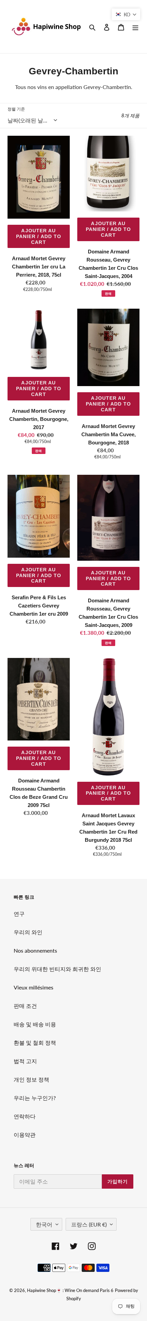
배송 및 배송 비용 (35, 1024)
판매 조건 (25, 1005)
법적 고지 (25, 1061)
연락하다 (25, 1116)
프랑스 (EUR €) (89, 1224)
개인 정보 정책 (31, 1079)
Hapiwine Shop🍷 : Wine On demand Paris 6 (70, 1290)
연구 (19, 913)
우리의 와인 (28, 932)
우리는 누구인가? (35, 1098)
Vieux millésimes (33, 987)
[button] (126, 14)
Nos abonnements (35, 950)
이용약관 (25, 1134)
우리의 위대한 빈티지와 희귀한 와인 (57, 969)
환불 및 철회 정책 (35, 1042)
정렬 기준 (16, 109)
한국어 (44, 1224)
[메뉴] (135, 26)
